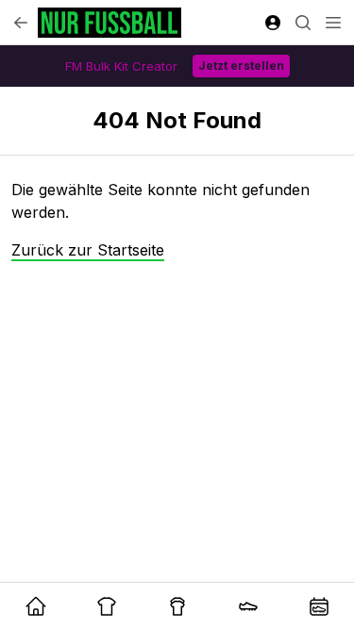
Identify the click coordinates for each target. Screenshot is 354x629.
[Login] (273, 22)
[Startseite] (109, 23)
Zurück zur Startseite (87, 249)
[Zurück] (21, 22)
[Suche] (303, 22)
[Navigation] (333, 22)
